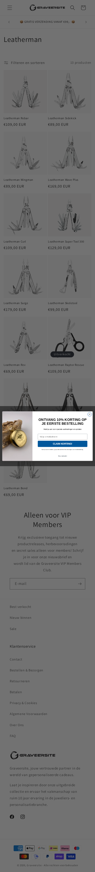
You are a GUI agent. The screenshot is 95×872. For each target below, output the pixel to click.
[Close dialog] (90, 414)
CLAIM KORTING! (62, 443)
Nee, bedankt (62, 456)
